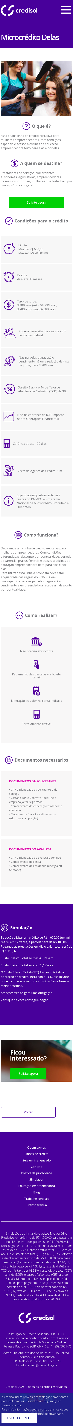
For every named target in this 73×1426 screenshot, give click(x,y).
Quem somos (36, 1147)
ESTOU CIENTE (19, 1418)
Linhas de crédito (36, 1154)
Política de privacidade (36, 1173)
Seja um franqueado (36, 1160)
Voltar (28, 1112)
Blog (36, 1192)
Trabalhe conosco (36, 1199)
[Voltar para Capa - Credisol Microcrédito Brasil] (29, 10)
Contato (36, 1167)
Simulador (36, 1179)
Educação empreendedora (36, 1186)
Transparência (36, 1205)
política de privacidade (49, 1414)
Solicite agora (36, 202)
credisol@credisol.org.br (41, 1365)
